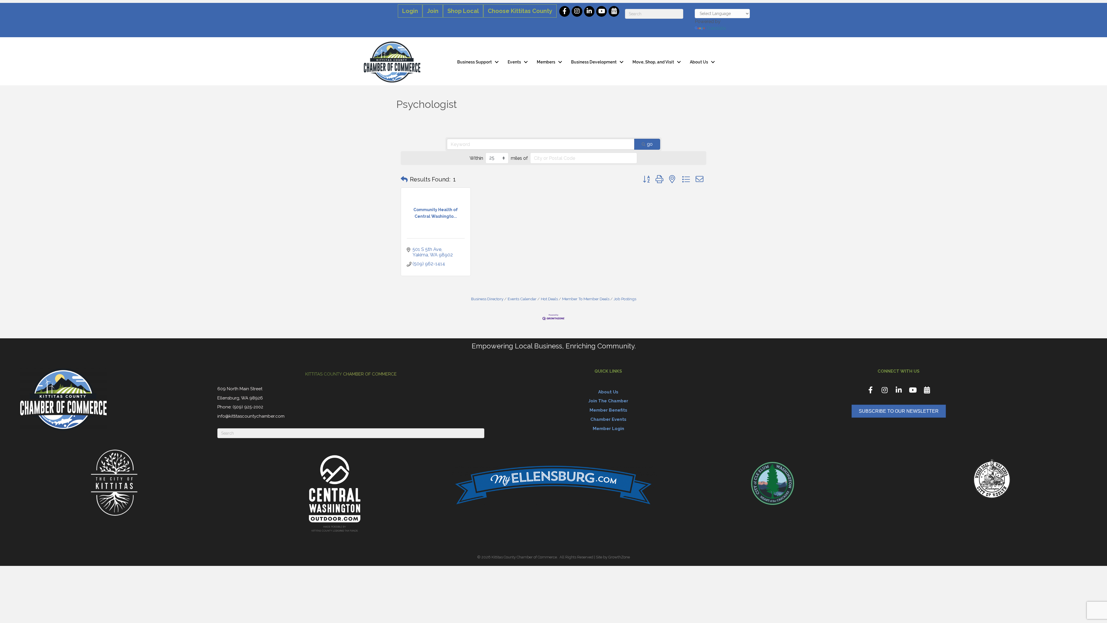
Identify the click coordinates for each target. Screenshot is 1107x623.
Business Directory (487, 299)
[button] (404, 179)
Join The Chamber (608, 401)
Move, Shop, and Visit (653, 62)
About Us (699, 62)
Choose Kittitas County (520, 10)
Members (546, 62)
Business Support (474, 62)
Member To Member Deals (585, 299)
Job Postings (625, 299)
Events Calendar (522, 299)
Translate (716, 28)
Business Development (594, 62)
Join (432, 10)
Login (410, 10)
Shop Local (463, 10)
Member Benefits (608, 410)
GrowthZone (619, 557)
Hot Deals (549, 299)
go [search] (650, 144)
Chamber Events (608, 419)
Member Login (608, 428)
